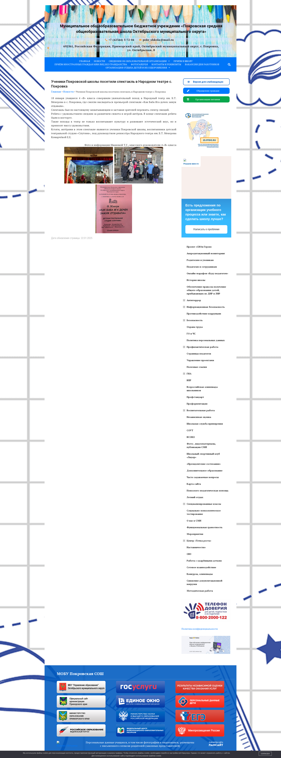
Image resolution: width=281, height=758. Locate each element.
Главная (84, 61)
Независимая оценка (199, 417)
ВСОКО (191, 437)
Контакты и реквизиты (166, 64)
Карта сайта (194, 483)
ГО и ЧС (191, 333)
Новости (99, 61)
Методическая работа (200, 590)
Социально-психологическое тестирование (204, 512)
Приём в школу (183, 61)
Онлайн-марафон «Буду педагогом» (207, 273)
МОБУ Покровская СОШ (80, 673)
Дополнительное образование (204, 470)
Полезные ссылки (197, 366)
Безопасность (195, 320)
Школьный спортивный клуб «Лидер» (203, 455)
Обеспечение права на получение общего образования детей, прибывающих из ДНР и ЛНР (206, 290)
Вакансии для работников (202, 64)
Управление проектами (200, 360)
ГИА (189, 373)
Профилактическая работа (202, 346)
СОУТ (190, 430)
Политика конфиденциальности (199, 628)
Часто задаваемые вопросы (203, 477)
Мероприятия (195, 533)
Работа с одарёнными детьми (204, 560)
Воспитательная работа (201, 410)
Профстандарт (195, 397)
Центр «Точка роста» (199, 540)
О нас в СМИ (194, 520)
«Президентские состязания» (204, 463)
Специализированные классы (204, 503)
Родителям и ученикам (200, 260)
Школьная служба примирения (205, 423)
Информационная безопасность (206, 306)
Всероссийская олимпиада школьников (202, 388)
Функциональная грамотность (204, 527)
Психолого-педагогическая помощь (207, 490)
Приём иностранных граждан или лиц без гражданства (90, 64)
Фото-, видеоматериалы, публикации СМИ (201, 445)
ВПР (189, 380)
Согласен (265, 754)
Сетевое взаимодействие (201, 567)
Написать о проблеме (206, 229)
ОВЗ (189, 553)
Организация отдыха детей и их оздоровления (136, 67)
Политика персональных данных (206, 340)
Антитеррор (194, 300)
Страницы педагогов (199, 353)
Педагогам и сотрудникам (202, 266)
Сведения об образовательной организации (138, 61)
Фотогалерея (139, 64)
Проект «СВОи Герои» (199, 246)
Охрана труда (195, 326)
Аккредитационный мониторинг (206, 253)
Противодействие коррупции (204, 313)
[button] (229, 65)
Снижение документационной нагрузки (204, 582)
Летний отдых (195, 497)
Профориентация (197, 403)
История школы (196, 280)
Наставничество (196, 547)
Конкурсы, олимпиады (200, 573)
